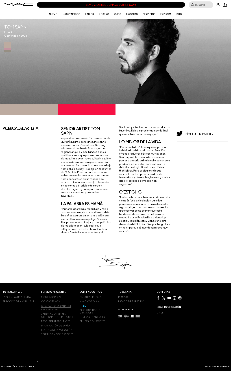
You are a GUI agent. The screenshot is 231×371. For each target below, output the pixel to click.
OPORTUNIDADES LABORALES (90, 311)
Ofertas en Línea (9, 366)
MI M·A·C (123, 297)
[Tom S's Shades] (7, 47)
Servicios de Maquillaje (18, 301)
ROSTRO (104, 14)
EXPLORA (165, 14)
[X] (163, 297)
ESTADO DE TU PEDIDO (131, 301)
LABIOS (89, 14)
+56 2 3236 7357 (49, 310)
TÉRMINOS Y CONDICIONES (57, 334)
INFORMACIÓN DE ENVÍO (55, 326)
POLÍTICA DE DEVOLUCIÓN (56, 330)
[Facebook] (158, 297)
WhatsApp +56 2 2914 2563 (56, 306)
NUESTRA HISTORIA (91, 297)
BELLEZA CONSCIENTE (92, 321)
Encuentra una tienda (17, 297)
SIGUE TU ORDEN (26, 366)
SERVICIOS (149, 14)
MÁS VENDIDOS (71, 14)
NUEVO (53, 14)
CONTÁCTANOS (50, 301)
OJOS (117, 14)
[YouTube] (169, 297)
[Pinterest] (180, 297)
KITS (179, 14)
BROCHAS (132, 14)
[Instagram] (174, 297)
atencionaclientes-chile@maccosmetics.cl (57, 315)
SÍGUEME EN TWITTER (199, 134)
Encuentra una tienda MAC (217, 366)
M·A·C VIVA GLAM (89, 301)
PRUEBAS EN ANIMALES (92, 317)
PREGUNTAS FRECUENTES (55, 321)
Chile (160, 313)
